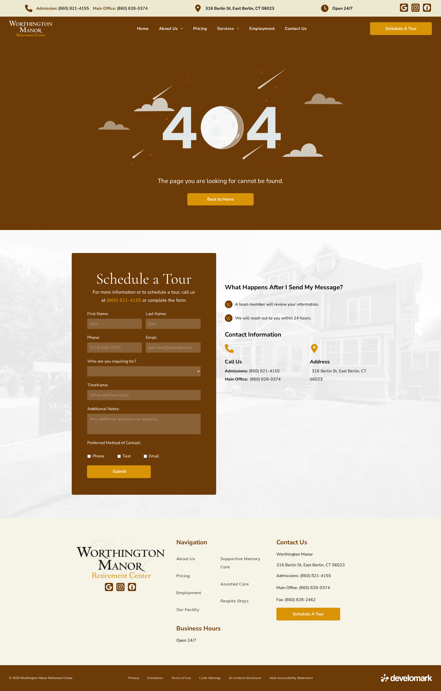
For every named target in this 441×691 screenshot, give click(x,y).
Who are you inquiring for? (111, 361)
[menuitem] (143, 29)
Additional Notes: (103, 409)
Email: (151, 337)
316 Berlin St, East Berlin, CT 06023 (239, 8)
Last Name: (156, 314)
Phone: (93, 337)
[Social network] (404, 8)
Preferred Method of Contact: (114, 443)
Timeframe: (97, 385)
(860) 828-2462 (300, 600)
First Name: (98, 314)
